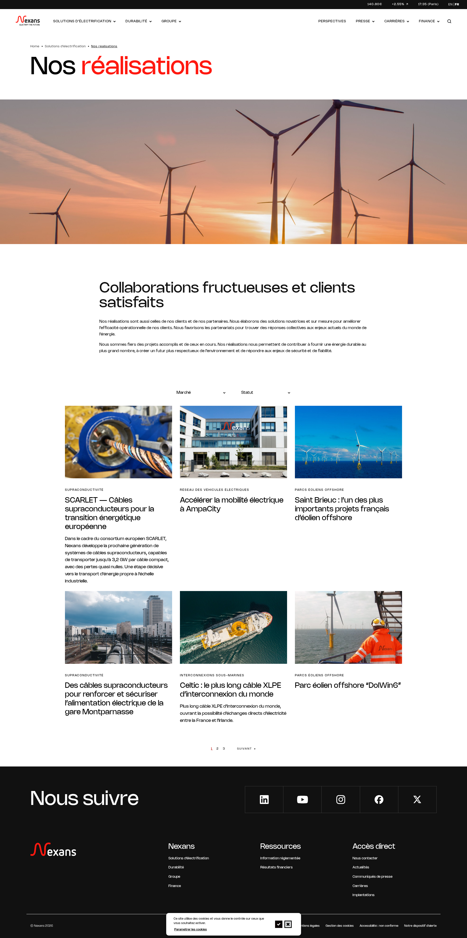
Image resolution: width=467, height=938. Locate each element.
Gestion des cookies (340, 926)
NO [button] (288, 924)
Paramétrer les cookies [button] (190, 929)
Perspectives (332, 21)
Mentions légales (308, 926)
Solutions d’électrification (82, 21)
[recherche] (449, 21)
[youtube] (302, 799)
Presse (363, 21)
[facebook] (379, 799)
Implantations (364, 895)
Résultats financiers (276, 867)
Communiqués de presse (372, 876)
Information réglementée (280, 858)
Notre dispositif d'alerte (420, 926)
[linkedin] (264, 799)
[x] (417, 799)
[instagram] (341, 799)
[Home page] (28, 22)
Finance (427, 21)
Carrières (394, 21)
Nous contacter (365, 858)
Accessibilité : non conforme (379, 926)
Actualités (361, 867)
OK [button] (278, 924)
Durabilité (136, 21)
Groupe (169, 21)
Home (34, 46)
